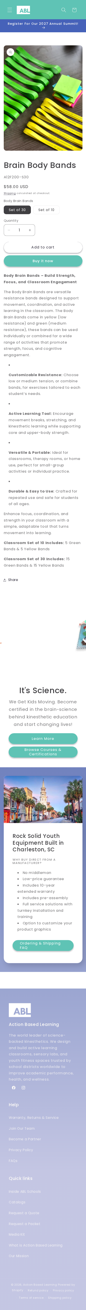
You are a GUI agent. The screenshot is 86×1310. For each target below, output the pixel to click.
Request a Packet (25, 1224)
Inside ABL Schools (25, 1191)
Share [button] (13, 579)
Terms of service (31, 1298)
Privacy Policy (21, 1150)
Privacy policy (63, 1290)
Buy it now (43, 261)
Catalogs (17, 1202)
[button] (9, 10)
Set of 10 (46, 210)
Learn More (43, 738)
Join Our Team (22, 1128)
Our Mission (19, 1256)
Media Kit (17, 1234)
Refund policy (38, 1290)
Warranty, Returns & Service (34, 1117)
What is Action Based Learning (36, 1245)
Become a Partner (25, 1139)
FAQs (13, 1160)
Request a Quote (24, 1213)
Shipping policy (60, 1298)
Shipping (10, 193)
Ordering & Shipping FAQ (40, 945)
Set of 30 (17, 210)
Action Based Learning (40, 1285)
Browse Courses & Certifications (43, 752)
